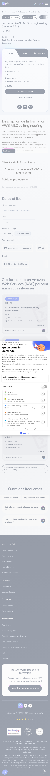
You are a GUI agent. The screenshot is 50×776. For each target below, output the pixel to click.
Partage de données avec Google (14, 379)
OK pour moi (25, 433)
